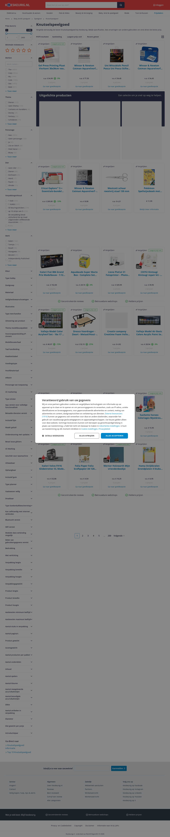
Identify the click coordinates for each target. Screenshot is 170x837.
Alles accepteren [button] (114, 435)
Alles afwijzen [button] (86, 435)
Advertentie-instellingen (109, 426)
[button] (53, 435)
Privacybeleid (104, 429)
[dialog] (85, 418)
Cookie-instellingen (89, 429)
